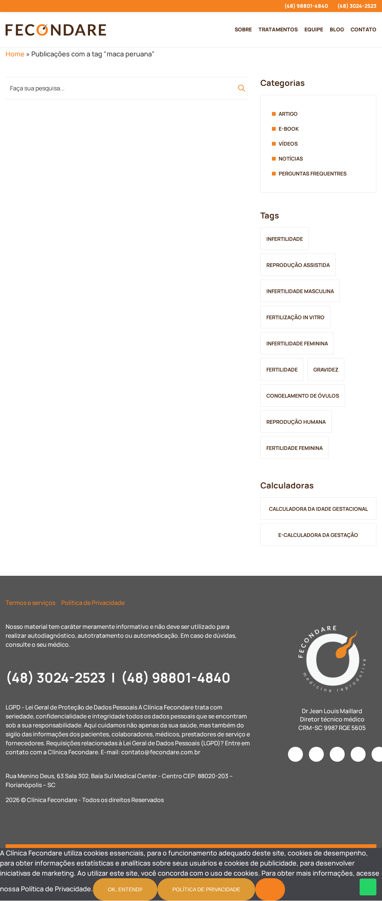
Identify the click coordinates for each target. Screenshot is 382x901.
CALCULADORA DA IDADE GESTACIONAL (318, 508)
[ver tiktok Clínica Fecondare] (48, 6)
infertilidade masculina (300, 291)
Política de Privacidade (93, 603)
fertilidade (282, 369)
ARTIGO (288, 113)
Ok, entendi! (125, 889)
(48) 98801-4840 (306, 5)
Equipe (313, 29)
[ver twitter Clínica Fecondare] (61, 6)
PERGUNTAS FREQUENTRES (313, 173)
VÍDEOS (288, 143)
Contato (363, 29)
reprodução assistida (298, 264)
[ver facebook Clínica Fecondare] (21, 6)
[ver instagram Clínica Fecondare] (8, 6)
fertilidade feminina (294, 447)
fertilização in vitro (295, 317)
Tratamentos (278, 29)
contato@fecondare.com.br (160, 752)
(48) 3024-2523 (356, 5)
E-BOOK (289, 128)
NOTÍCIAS (291, 158)
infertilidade (284, 238)
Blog (337, 29)
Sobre (243, 29)
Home (15, 53)
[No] (270, 889)
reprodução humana (296, 421)
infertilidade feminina (297, 343)
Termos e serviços (30, 603)
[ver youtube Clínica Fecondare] (34, 6)
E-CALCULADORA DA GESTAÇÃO (318, 534)
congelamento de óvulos (302, 395)
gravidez (325, 369)
